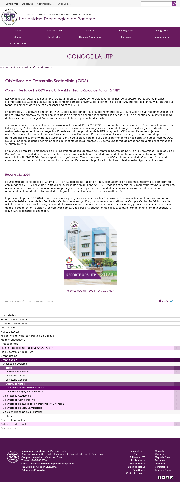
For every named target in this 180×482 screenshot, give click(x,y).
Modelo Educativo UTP (14, 339)
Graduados (64, 3)
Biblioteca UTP (137, 457)
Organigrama (9, 356)
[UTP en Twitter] (163, 477)
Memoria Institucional (14, 319)
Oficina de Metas (42, 67)
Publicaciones (138, 460)
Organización (8, 67)
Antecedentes (9, 343)
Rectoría (24, 67)
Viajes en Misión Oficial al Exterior (22, 412)
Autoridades (8, 315)
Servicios (126, 37)
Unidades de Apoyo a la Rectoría (24, 391)
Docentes (27, 3)
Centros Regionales (90, 37)
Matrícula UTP (138, 451)
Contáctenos (8, 428)
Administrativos (45, 3)
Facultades (54, 37)
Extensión (18, 37)
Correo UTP (139, 454)
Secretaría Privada (16, 375)
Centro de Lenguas (135, 473)
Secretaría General (16, 379)
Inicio (18, 30)
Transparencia (18, 43)
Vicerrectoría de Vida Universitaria (22, 408)
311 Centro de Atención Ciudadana (38, 466)
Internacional (162, 37)
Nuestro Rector (10, 331)
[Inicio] (9, 17)
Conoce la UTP (54, 30)
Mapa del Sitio (162, 457)
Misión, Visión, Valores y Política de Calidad (27, 335)
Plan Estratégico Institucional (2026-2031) (27, 347)
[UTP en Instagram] (171, 477)
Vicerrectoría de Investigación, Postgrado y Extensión (33, 404)
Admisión (90, 30)
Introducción (8, 327)
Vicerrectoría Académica (17, 395)
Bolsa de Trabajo (136, 466)
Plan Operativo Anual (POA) (17, 351)
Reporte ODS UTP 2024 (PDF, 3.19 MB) (90, 290)
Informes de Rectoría (17, 371)
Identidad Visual (163, 470)
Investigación (126, 30)
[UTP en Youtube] (167, 477)
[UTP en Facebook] (159, 477)
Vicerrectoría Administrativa (19, 399)
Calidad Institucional (13, 424)
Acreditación (139, 470)
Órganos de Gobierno (15, 363)
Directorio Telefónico (14, 323)
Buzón (165, 301)
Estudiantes (12, 3)
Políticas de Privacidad (33, 470)
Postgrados (162, 30)
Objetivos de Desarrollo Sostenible (26, 388)
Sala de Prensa (137, 463)
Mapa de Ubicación (160, 452)
